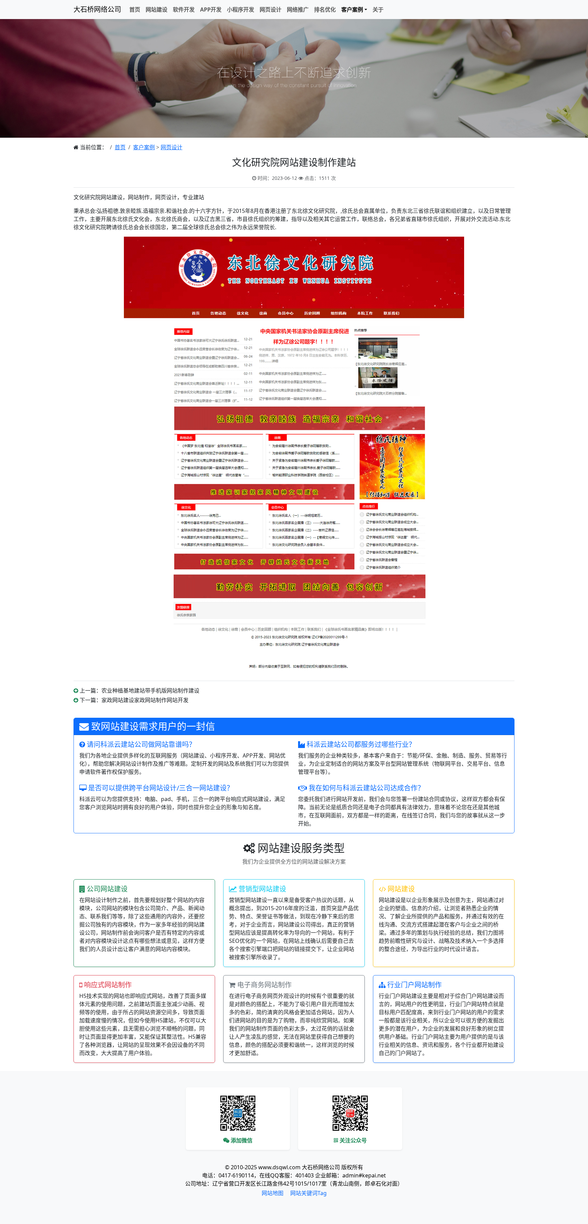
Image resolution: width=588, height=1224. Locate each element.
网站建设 (156, 9)
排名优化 (325, 9)
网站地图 (272, 1193)
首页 (134, 9)
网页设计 (270, 9)
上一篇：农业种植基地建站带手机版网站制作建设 (139, 690)
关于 (378, 9)
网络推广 (298, 9)
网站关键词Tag (308, 1193)
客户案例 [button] (352, 9)
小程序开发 (240, 9)
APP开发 (211, 9)
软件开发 (184, 9)
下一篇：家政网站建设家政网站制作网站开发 (134, 700)
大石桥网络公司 (97, 9)
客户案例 (144, 147)
